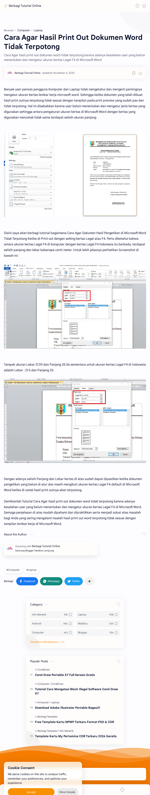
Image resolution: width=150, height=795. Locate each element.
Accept (31, 783)
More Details (67, 783)
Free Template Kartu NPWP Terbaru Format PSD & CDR (74, 722)
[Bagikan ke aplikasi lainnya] (89, 581)
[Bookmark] (144, 6)
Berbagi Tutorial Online (25, 6)
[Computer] (44, 684)
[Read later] (134, 73)
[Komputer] (44, 702)
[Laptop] (55, 702)
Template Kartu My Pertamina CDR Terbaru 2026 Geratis (76, 736)
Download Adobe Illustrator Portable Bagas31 (67, 708)
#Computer (13, 570)
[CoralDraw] (44, 669)
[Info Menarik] (66, 731)
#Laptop (31, 570)
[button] (27, 581)
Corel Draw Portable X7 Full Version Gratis (65, 675)
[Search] (137, 6)
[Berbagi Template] (47, 716)
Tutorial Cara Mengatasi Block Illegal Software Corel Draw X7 (76, 691)
